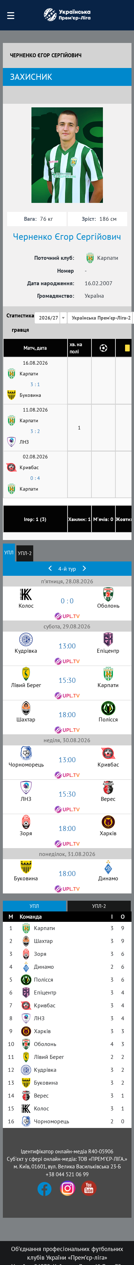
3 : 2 (35, 431)
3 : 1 (35, 384)
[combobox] (50, 318)
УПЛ (9, 552)
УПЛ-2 (25, 553)
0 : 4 (35, 478)
